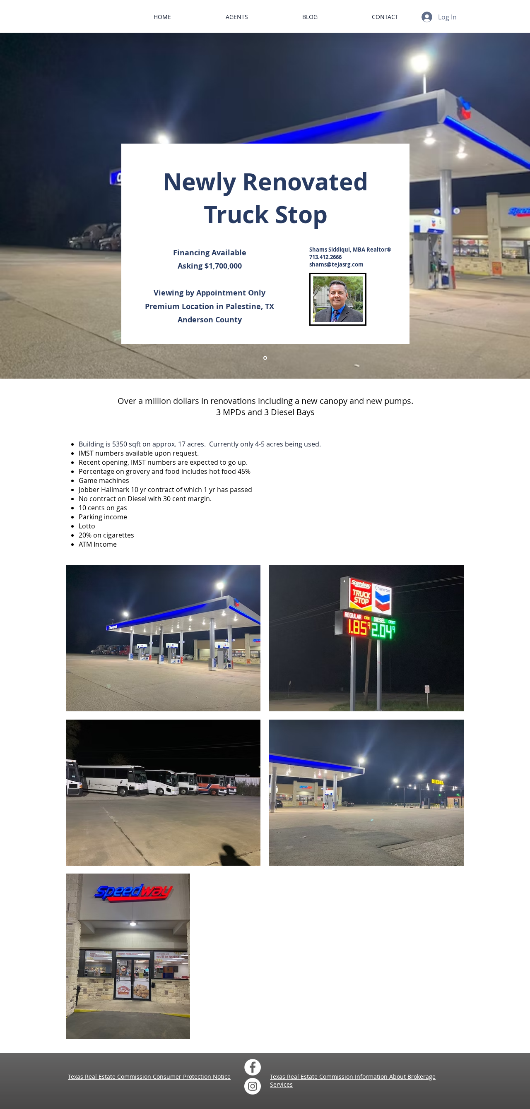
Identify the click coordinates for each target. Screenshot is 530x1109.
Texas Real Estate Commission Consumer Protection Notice (149, 1076)
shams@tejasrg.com (336, 264)
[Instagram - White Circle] (252, 1086)
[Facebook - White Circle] (252, 1067)
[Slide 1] (265, 358)
